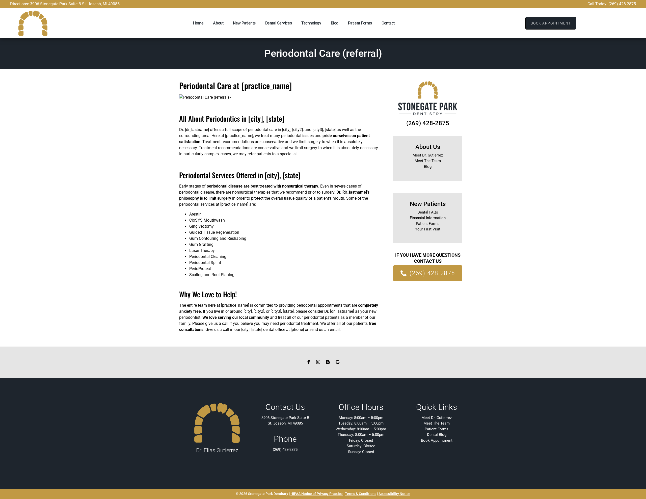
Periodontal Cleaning (207, 256)
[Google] (337, 362)
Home (198, 23)
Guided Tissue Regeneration (214, 232)
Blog (334, 23)
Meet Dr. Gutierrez (428, 155)
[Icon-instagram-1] (318, 362)
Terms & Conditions (360, 494)
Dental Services (278, 23)
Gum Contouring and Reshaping (217, 238)
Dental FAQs (427, 212)
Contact (388, 23)
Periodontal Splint (205, 262)
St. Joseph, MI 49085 (285, 423)
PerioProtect (200, 268)
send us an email (324, 329)
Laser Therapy (202, 250)
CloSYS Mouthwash (207, 220)
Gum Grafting (201, 244)
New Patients (244, 23)
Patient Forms (360, 23)
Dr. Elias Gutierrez (217, 450)
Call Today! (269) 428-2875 (611, 4)
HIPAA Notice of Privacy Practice (316, 494)
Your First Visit (427, 229)
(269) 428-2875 (427, 123)
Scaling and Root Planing (211, 274)
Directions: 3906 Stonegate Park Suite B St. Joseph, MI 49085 (65, 4)
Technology (311, 23)
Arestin (195, 214)
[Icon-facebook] (309, 362)
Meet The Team (428, 161)
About (218, 23)
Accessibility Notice (394, 494)
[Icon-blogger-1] (328, 362)
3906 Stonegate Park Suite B (285, 417)
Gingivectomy (201, 226)
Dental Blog (436, 434)
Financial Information (428, 218)
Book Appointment (436, 440)
